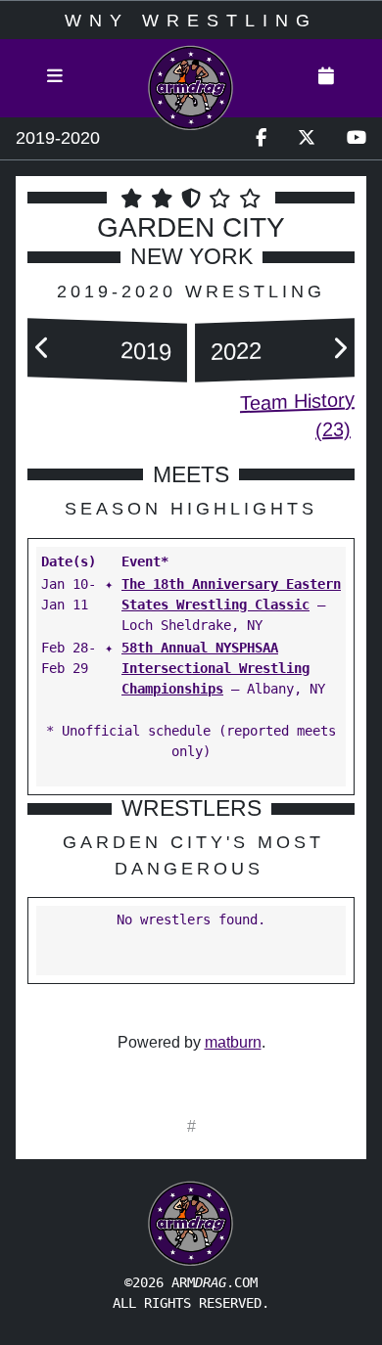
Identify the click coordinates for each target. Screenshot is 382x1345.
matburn (233, 1042)
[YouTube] (356, 138)
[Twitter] (306, 138)
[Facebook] (261, 138)
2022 (236, 350)
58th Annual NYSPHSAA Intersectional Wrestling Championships (215, 668)
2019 (145, 350)
